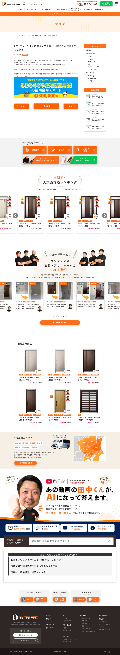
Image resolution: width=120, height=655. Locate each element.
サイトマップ (28, 651)
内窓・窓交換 (62, 599)
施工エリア (49, 628)
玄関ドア (91, 57)
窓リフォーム (95, 599)
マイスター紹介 (105, 624)
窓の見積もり (50, 624)
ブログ (102, 627)
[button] (15, 215)
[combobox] (71, 541)
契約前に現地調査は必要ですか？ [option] (28, 572)
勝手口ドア (91, 62)
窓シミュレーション (70, 628)
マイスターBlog (90, 73)
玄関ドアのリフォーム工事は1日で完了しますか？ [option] (37, 559)
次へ (70, 106)
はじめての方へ (103, 615)
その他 (90, 81)
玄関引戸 (91, 59)
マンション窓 (92, 69)
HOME (48, 615)
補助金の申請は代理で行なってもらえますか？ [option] (35, 566)
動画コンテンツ (105, 629)
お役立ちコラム (90, 54)
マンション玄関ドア (94, 67)
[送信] (109, 541)
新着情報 (88, 50)
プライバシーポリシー (16, 651)
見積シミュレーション (52, 619)
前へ (22, 106)
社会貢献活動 (92, 78)
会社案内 (103, 622)
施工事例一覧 (86, 618)
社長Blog (91, 76)
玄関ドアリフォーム (70, 639)
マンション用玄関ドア (89, 631)
